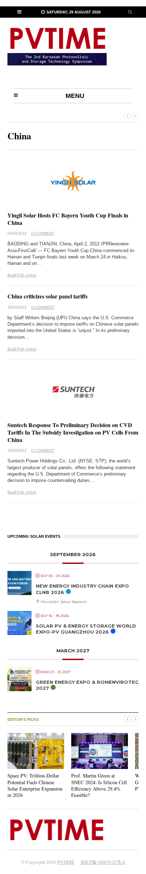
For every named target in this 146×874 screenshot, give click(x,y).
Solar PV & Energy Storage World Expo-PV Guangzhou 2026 (86, 629)
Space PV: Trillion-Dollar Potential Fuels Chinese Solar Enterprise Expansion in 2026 (34, 785)
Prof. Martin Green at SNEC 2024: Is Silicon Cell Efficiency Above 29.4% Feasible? (99, 785)
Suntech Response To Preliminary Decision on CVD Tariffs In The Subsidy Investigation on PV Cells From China (72, 432)
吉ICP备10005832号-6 (102, 862)
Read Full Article (21, 275)
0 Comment (43, 233)
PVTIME (65, 862)
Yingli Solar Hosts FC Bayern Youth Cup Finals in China (67, 219)
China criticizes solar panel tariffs (47, 296)
